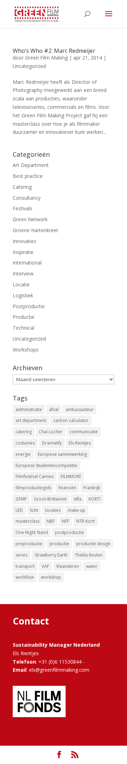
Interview (23, 273)
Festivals (22, 208)
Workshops (25, 349)
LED (19, 510)
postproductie (69, 532)
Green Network (30, 219)
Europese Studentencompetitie (46, 465)
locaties (53, 510)
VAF (45, 566)
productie (59, 544)
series (22, 555)
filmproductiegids (33, 488)
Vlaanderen (67, 566)
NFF (65, 521)
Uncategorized (29, 66)
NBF (51, 521)
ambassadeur (79, 409)
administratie (29, 409)
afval (54, 409)
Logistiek (23, 295)
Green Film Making (46, 57)
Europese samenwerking (62, 454)
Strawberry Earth (51, 555)
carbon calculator (71, 420)
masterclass (28, 521)
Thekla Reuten (89, 555)
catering (24, 432)
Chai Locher (50, 432)
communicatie (83, 432)
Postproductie (29, 306)
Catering (22, 187)
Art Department (31, 165)
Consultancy (27, 197)
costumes (25, 443)
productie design (93, 544)
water (91, 566)
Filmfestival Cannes (35, 476)
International (27, 262)
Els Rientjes (80, 443)
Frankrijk (91, 488)
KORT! (95, 499)
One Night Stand (32, 532)
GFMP (21, 499)
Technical (23, 327)
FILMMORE (71, 476)
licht (34, 510)
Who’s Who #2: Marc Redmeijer (54, 51)
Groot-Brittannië (50, 499)
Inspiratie (23, 252)
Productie (24, 316)
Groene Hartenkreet (35, 230)
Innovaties (24, 241)
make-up (76, 510)
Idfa (77, 499)
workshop (51, 577)
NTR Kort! (85, 521)
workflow (25, 577)
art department (31, 420)
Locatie (21, 284)
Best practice (28, 176)
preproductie (29, 544)
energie (23, 454)
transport (25, 566)
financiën (67, 488)
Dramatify (52, 443)
